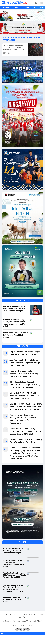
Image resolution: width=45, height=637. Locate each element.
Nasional (6, 8)
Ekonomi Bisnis (29, 8)
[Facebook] (17, 629)
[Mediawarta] (15, 3)
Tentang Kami (21, 617)
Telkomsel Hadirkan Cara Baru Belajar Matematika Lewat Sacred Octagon (13, 551)
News (17, 8)
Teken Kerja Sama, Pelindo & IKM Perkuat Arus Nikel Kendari (14, 599)
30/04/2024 (7, 53)
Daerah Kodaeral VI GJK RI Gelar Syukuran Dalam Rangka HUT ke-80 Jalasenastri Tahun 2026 (13, 588)
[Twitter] (20, 629)
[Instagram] (28, 629)
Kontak (13, 614)
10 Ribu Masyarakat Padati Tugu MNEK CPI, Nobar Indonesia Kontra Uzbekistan (15, 48)
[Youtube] (24, 629)
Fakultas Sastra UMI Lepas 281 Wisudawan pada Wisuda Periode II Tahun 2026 (14, 575)
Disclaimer (4, 614)
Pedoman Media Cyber (26, 614)
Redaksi (40, 614)
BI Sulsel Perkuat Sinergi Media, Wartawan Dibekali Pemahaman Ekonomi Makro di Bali (14, 564)
